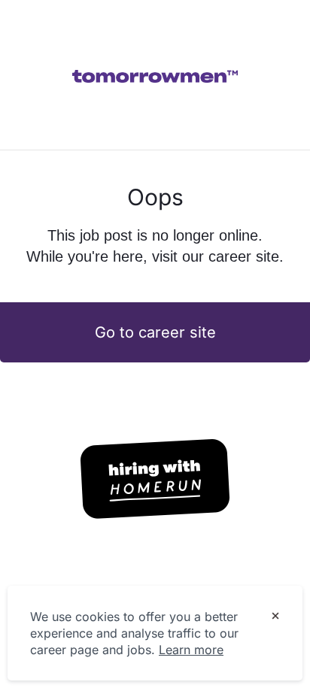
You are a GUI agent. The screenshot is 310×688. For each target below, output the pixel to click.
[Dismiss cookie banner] (275, 617)
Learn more (191, 649)
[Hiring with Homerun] (155, 479)
